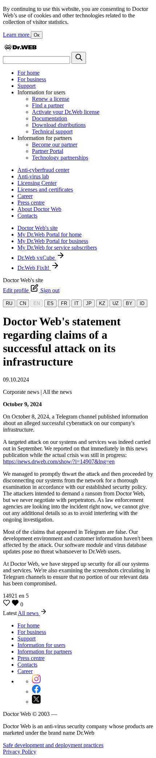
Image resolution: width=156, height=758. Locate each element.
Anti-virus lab (33, 176)
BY (129, 303)
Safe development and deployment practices (53, 745)
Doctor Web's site (37, 228)
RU (9, 303)
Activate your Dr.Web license (65, 112)
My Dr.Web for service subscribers (57, 247)
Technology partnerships (60, 158)
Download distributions (59, 125)
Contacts (27, 216)
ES (50, 303)
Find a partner (48, 105)
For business (31, 79)
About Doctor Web (39, 209)
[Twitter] (36, 702)
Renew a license (50, 99)
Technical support (52, 131)
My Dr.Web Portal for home (49, 234)
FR (64, 303)
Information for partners (44, 651)
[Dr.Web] (20, 48)
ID (142, 303)
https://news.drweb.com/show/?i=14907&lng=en (59, 461)
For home (28, 73)
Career (25, 196)
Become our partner (54, 144)
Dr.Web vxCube (36, 258)
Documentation (49, 118)
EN (36, 303)
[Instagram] (36, 681)
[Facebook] (36, 691)
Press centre (31, 202)
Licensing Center (37, 183)
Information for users (41, 645)
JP (89, 303)
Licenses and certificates (45, 189)
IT (76, 303)
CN (23, 303)
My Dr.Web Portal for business (52, 241)
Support (26, 86)
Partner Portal (47, 151)
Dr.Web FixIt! (34, 268)
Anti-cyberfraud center (43, 170)
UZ (115, 303)
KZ (102, 303)
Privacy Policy (19, 752)
